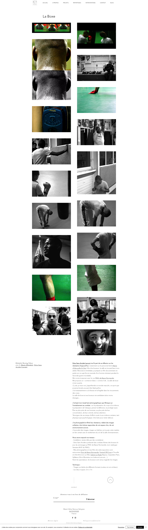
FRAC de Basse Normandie (104, 378)
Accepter (140, 527)
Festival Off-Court (106, 452)
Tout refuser (130, 527)
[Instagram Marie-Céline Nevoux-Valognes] (75, 518)
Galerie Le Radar (96, 455)
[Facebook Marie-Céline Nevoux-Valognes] (73, 518)
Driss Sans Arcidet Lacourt (81, 363)
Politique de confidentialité (91, 520)
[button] (66, 2)
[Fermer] (146, 527)
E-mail (55, 498)
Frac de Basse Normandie (90, 452)
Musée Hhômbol (27, 365)
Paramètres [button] (121, 527)
